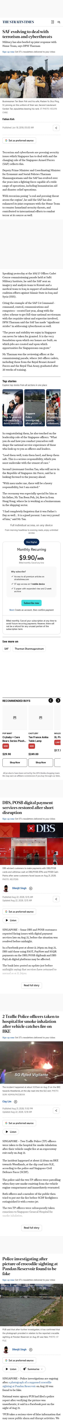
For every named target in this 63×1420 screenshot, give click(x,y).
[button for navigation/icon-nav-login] (53, 22)
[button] (53, 22)
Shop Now (15, 762)
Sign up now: (8, 51)
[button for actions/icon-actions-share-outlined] (56, 128)
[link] (18, 22)
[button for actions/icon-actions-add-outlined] (31, 888)
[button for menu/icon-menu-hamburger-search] (59, 22)
